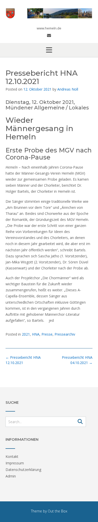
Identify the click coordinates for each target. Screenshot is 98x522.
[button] (49, 50)
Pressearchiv (65, 334)
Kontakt (12, 456)
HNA (35, 334)
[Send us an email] (49, 35)
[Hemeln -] (49, 13)
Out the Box (57, 511)
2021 (26, 334)
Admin (11, 476)
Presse (47, 334)
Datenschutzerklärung (23, 469)
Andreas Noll (67, 89)
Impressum (15, 463)
